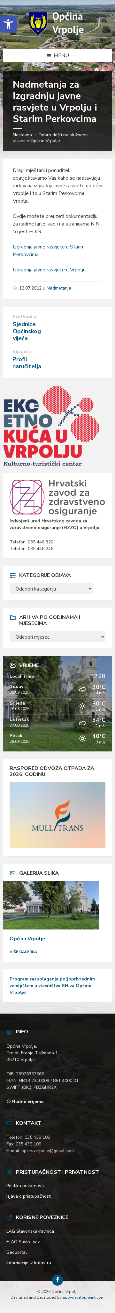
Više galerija (23, 951)
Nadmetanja (59, 288)
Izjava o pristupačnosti (28, 1196)
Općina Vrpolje (27, 938)
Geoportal (16, 1252)
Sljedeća (21, 352)
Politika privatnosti (25, 1186)
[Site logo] (57, 36)
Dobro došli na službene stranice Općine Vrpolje (50, 138)
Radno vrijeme (27, 1102)
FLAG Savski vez (23, 1242)
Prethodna (24, 316)
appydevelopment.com (83, 1297)
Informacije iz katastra (28, 1263)
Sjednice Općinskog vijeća (27, 331)
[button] (8, 24)
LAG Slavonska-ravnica (30, 1231)
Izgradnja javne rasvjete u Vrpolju (49, 269)
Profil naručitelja (26, 362)
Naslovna (22, 135)
